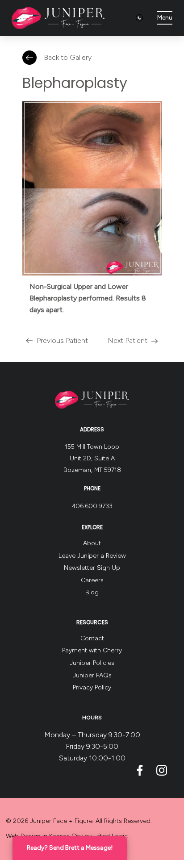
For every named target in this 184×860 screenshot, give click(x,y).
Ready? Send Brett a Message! (70, 848)
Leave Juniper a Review (92, 555)
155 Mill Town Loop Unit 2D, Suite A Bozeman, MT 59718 (92, 458)
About (92, 543)
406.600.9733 (92, 506)
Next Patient (127, 340)
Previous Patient (62, 340)
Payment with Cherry (92, 650)
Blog (92, 592)
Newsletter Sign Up (92, 568)
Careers (92, 580)
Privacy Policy (92, 687)
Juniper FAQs (92, 675)
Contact (92, 638)
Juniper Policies (92, 663)
